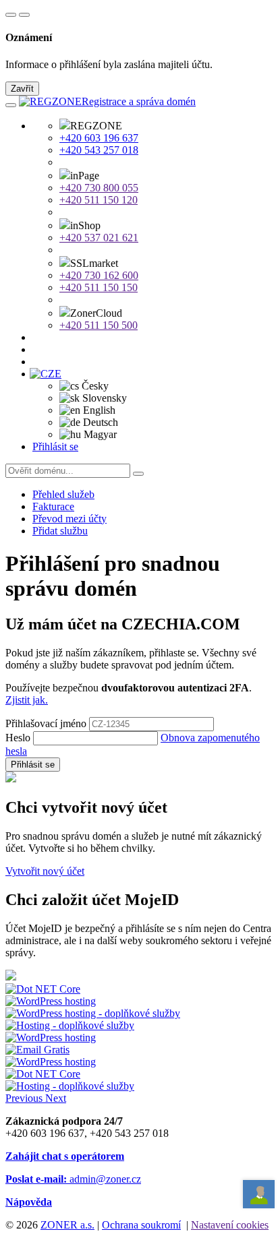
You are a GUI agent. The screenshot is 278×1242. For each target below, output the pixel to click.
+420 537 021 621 (98, 237)
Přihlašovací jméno (45, 723)
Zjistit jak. (26, 700)
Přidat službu (60, 530)
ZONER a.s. (67, 1225)
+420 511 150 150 (98, 287)
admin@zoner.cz (73, 1179)
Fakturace (53, 506)
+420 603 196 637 (98, 138)
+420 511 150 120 (98, 200)
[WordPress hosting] (50, 1001)
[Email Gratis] (37, 1049)
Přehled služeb (63, 494)
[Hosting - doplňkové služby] (69, 1025)
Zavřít (22, 89)
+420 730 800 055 (98, 187)
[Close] (24, 15)
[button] (49, 373)
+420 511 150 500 (98, 325)
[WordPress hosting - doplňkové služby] (92, 1013)
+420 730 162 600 (98, 275)
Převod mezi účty (69, 518)
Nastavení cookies (230, 1225)
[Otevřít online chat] (259, 1194)
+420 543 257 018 (98, 150)
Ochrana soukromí (141, 1225)
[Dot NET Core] (42, 1074)
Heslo (17, 737)
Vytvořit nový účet (44, 871)
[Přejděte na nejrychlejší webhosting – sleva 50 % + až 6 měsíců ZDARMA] (42, 989)
